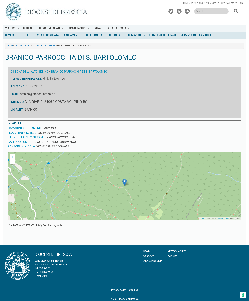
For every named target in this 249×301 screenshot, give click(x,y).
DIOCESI (27, 28)
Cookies (172, 256)
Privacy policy (177, 251)
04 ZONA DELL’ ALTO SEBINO (44, 46)
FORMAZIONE (134, 35)
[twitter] (171, 11)
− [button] (13, 162)
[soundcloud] (187, 11)
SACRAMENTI (71, 35)
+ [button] (13, 157)
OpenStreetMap (223, 218)
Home (10, 46)
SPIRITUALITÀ (94, 35)
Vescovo (148, 256)
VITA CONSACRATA (48, 35)
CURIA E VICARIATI (49, 28)
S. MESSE (10, 35)
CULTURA (114, 35)
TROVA (97, 28)
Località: (17, 109)
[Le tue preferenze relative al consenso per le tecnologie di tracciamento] (243, 295)
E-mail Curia (41, 276)
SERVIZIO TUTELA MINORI (196, 35)
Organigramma (152, 261)
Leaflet (202, 218)
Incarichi (14, 123)
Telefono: (18, 86)
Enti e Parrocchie (22, 46)
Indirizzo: (17, 102)
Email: (15, 94)
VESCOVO (10, 28)
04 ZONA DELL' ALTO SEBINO (29, 71)
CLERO (26, 35)
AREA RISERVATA (116, 28)
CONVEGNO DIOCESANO (162, 35)
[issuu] (179, 11)
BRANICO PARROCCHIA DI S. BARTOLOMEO (79, 71)
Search (236, 10)
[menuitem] (11, 28)
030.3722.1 (45, 268)
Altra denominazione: (26, 78)
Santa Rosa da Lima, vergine (228, 3)
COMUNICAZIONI (76, 28)
